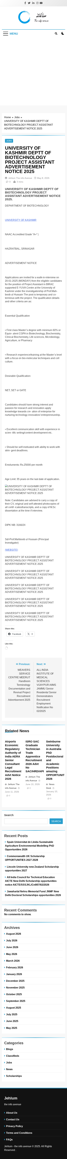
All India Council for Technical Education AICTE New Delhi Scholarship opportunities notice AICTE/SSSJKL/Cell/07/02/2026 (31, 881)
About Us (11, 1112)
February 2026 (14, 967)
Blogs (9, 1049)
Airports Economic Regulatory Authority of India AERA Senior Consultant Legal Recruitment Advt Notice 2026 (13, 760)
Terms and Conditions (19, 1132)
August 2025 (13, 1007)
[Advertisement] (33, 71)
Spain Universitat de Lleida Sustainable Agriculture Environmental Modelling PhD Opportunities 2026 (29, 846)
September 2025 (15, 1001)
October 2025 (14, 994)
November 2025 (15, 987)
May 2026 (11, 954)
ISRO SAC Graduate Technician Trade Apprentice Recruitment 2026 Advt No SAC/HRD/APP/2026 (39, 756)
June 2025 (12, 1021)
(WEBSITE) (11, 550)
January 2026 (14, 974)
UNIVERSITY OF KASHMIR (20, 220)
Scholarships (14, 1076)
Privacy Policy (14, 1126)
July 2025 (11, 1014)
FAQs (9, 1139)
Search (9, 815)
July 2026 (11, 940)
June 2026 (12, 947)
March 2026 (13, 960)
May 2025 (11, 1027)
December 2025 (15, 980)
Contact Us (12, 1119)
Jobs (9, 141)
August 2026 (13, 933)
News (9, 1069)
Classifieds (12, 1055)
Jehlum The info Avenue (20, 178)
